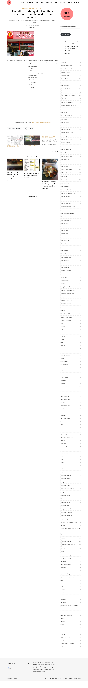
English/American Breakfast (68, 95)
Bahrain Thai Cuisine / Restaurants (69, 264)
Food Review (64, 408)
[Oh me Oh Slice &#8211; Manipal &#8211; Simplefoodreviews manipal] (15, 140)
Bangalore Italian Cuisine (67, 300)
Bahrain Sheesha (65, 240)
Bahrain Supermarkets (66, 253)
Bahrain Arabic (64, 78)
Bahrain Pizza (64, 223)
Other (75, 2)
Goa (61, 421)
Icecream (63, 440)
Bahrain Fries (64, 152)
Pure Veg (63, 589)
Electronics (63, 393)
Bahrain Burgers (65, 109)
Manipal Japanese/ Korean (68, 544)
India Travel (63, 443)
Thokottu (63, 634)
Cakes (62, 348)
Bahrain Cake (64, 112)
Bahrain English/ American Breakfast (69, 136)
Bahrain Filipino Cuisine (66, 139)
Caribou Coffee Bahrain (66, 352)
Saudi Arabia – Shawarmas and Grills (69, 605)
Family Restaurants (65, 399)
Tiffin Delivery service (66, 637)
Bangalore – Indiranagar (66, 317)
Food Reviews (64, 412)
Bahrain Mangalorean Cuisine (68, 206)
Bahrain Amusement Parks (67, 68)
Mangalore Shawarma (66, 512)
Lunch (62, 465)
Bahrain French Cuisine (66, 146)
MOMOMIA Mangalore (66, 564)
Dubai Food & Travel (51, 2)
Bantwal (62, 323)
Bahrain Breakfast (65, 88)
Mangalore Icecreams (66, 498)
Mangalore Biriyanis (66, 475)
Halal (62, 427)
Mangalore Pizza (65, 505)
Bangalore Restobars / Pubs (67, 320)
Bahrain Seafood (65, 233)
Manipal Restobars (66, 548)
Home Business (64, 431)
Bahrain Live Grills (65, 200)
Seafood (62, 612)
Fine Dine (63, 402)
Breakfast (25, 8)
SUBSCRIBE (65, 678)
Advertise (54, 678)
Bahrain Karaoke (65, 186)
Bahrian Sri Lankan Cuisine (67, 274)
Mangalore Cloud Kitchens (67, 488)
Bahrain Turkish (65, 267)
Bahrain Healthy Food (66, 156)
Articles (62, 59)
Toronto (62, 640)
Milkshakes (63, 561)
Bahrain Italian (64, 179)
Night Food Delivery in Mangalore (68, 577)
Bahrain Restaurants (65, 75)
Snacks (62, 624)
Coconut (62, 367)
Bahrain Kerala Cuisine (66, 189)
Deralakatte (63, 380)
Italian (62, 456)
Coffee (62, 371)
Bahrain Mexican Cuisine (67, 210)
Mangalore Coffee (65, 492)
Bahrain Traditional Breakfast (69, 92)
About (46, 678)
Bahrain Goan (64, 62)
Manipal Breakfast (66, 541)
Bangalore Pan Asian (66, 307)
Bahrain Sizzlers (65, 243)
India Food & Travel (65, 2)
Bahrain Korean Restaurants (68, 193)
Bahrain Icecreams (65, 163)
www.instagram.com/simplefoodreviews (41, 122)
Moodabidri (63, 567)
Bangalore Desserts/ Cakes (67, 293)
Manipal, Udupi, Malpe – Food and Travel (70, 528)
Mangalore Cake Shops (66, 482)
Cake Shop (63, 345)
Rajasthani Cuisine (65, 593)
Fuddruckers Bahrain (65, 418)
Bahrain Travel (40, 2)
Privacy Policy (59, 678)
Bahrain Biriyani (65, 85)
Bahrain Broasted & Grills (67, 102)
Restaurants (38, 8)
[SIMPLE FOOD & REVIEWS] (9, 2)
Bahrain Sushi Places (66, 257)
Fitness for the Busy (65, 405)
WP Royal (15, 678)
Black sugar (63, 329)
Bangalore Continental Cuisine (68, 290)
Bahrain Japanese (65, 183)
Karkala (62, 462)
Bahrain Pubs (64, 230)
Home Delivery (64, 434)
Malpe (62, 534)
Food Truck (63, 415)
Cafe (62, 342)
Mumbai (62, 570)
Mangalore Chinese (65, 485)
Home (22, 2)
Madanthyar (63, 469)
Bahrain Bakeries (65, 82)
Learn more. (42, 671)
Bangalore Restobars (66, 313)
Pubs (62, 586)
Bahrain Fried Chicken (66, 149)
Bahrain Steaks (64, 250)
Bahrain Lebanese (65, 196)
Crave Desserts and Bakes (67, 374)
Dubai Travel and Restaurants (68, 386)
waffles (62, 646)
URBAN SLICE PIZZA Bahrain (67, 643)
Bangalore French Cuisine (67, 297)
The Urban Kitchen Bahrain (67, 631)
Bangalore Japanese (66, 303)
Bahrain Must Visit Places (66, 65)
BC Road (63, 326)
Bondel (62, 333)
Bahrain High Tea (65, 159)
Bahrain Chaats (64, 119)
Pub (61, 583)
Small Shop (63, 621)
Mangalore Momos (65, 502)
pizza (62, 580)
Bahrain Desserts (65, 129)
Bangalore (63, 283)
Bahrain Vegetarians (66, 270)
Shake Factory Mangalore (66, 615)
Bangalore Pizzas (65, 310)
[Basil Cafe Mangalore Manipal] (32, 140)
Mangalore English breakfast (67, 519)
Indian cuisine (64, 450)
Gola (62, 424)
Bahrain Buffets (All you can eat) (68, 105)
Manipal (31, 8)
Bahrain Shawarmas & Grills (67, 237)
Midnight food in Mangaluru (67, 558)
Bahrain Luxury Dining (66, 203)
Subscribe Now (65, 34)
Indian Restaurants (65, 453)
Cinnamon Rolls (64, 361)
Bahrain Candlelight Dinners (67, 115)
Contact (49, 678)
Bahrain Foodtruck (65, 142)
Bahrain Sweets (65, 260)
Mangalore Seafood (66, 509)
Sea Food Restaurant (65, 609)
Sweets (62, 627)
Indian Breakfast (66, 98)
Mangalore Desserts (66, 495)
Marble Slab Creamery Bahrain (68, 555)
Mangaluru (63, 525)
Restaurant (63, 596)
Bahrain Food (30, 2)
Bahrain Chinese (65, 122)
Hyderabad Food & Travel (67, 437)
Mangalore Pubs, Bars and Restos (69, 522)
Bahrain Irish (64, 176)
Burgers (62, 339)
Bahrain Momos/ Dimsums (67, 213)
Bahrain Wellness (65, 280)
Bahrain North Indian (67, 169)
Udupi (62, 551)
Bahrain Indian (64, 166)
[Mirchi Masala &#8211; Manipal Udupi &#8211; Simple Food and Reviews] (50, 140)
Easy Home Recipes (65, 390)
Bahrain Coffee (64, 126)
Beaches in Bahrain (65, 72)
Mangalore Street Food (66, 515)
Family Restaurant (65, 396)
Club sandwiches (64, 364)
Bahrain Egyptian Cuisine (67, 132)
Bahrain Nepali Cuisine (66, 216)
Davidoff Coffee (64, 377)
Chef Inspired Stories (65, 355)
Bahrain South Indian (67, 172)
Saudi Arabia (63, 602)
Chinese (62, 358)
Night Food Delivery (65, 574)
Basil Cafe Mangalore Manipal (31, 145)
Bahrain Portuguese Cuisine (67, 227)
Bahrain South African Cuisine (68, 247)
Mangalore (63, 472)
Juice (62, 459)
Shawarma (63, 618)
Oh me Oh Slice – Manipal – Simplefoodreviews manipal (13, 146)
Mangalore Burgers (66, 478)
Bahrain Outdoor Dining (66, 220)
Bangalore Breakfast (66, 287)
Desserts (63, 383)
